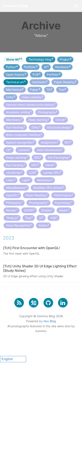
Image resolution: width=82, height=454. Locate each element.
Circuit (61, 120)
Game (50, 165)
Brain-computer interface (24, 135)
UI (41, 218)
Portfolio (30, 67)
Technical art (16, 82)
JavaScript (14, 172)
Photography (47, 112)
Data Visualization (50, 150)
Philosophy (14, 202)
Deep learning (38, 120)
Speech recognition (20, 142)
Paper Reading (65, 82)
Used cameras (32, 97)
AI (46, 67)
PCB (36, 74)
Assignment (49, 142)
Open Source (16, 74)
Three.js (12, 218)
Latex (10, 180)
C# (9, 150)
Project (65, 59)
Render (11, 210)
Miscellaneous (16, 187)
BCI (68, 142)
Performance (63, 195)
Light (26, 180)
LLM (32, 172)
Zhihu (35, 127)
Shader (47, 210)
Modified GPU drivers (48, 187)
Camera (24, 150)
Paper (35, 89)
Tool (62, 89)
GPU (35, 165)
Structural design (59, 127)
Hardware (62, 67)
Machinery (14, 120)
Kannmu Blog (15, 6)
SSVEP (29, 210)
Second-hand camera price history (30, 104)
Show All (14, 59)
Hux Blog (50, 321)
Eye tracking (15, 127)
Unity (10, 97)
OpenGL (12, 195)
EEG (37, 157)
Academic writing (18, 112)
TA (49, 89)
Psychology (63, 202)
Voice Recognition (19, 225)
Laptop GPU (52, 172)
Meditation (45, 180)
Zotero (43, 225)
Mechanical (15, 89)
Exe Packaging (59, 157)
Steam (64, 210)
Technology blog (40, 59)
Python (12, 67)
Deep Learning (17, 157)
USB (53, 218)
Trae (29, 218)
